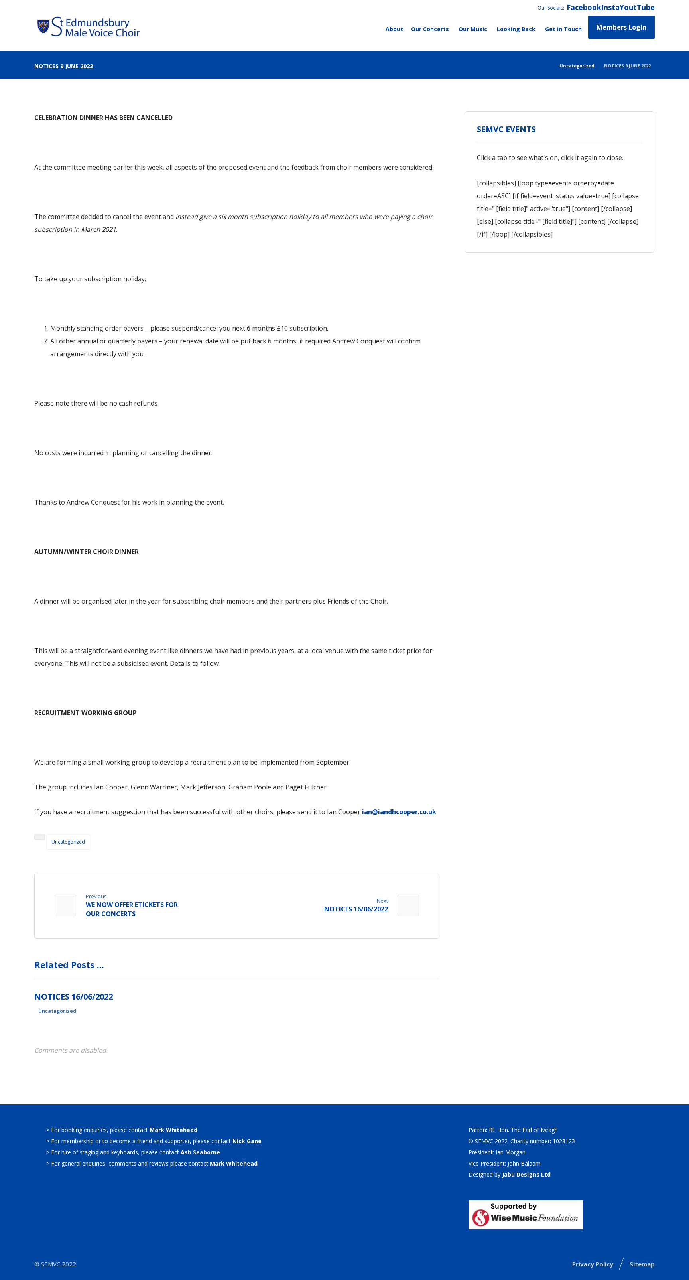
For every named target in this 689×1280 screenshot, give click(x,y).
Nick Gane (247, 1141)
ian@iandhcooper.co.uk (399, 811)
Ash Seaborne (200, 1152)
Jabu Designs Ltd (526, 1174)
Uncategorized (68, 841)
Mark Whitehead (173, 1130)
